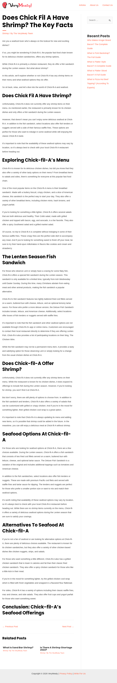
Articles (82, 5)
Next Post (68, 626)
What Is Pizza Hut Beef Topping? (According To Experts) (98, 83)
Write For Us (80, 673)
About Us (94, 5)
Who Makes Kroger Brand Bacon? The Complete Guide (99, 44)
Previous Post (10, 626)
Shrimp (5, 33)
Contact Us (107, 5)
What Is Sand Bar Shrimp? (18, 647)
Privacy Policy (66, 673)
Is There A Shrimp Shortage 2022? (56, 648)
